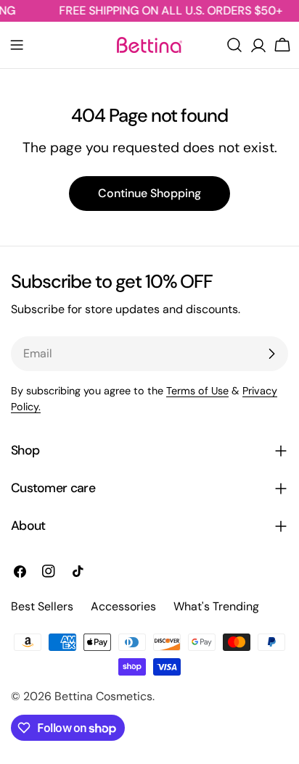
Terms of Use (197, 390)
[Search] (234, 44)
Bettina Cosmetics (103, 696)
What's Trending (216, 606)
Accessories (123, 606)
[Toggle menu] (16, 44)
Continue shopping (149, 193)
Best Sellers (42, 606)
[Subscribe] (271, 354)
